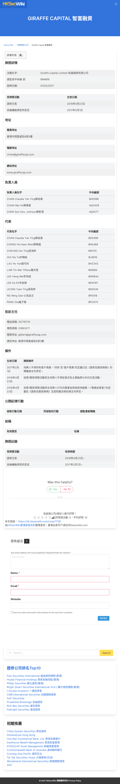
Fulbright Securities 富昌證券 (23, 709)
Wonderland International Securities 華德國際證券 (36, 761)
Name (15, 572)
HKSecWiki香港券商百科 (21, 525)
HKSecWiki (9, 45)
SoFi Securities (15, 698)
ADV (9, 765)
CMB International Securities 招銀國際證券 (31, 694)
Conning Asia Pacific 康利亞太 (24, 753)
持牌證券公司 (22, 45)
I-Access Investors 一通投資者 (24, 690)
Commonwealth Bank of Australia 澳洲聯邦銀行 (34, 750)
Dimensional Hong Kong (21, 735)
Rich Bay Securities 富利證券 (23, 705)
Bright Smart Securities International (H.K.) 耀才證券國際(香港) (43, 687)
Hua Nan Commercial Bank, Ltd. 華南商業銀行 (33, 738)
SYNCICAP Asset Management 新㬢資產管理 (33, 746)
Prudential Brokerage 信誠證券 (24, 702)
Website (16, 599)
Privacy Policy (74, 780)
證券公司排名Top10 (24, 668)
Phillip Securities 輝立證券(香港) (25, 683)
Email (15, 586)
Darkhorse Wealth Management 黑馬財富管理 (33, 742)
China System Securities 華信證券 (26, 731)
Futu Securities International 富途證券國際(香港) (34, 675)
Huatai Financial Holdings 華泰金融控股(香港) (33, 679)
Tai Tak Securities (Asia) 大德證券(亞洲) (30, 757)
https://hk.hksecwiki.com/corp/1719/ (39, 521)
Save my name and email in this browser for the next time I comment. (43, 612)
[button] (116, 4)
